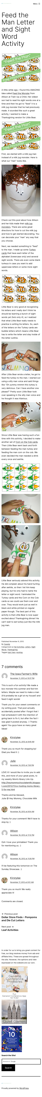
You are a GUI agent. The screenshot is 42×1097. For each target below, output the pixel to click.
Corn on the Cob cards (27, 442)
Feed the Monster (21, 93)
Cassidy (7, 644)
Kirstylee (15, 737)
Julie (13, 761)
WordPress (24, 1088)
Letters (27, 647)
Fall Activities (19, 647)
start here (11, 652)
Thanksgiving (12, 650)
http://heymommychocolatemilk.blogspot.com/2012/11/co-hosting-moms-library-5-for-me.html (21, 786)
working (19, 652)
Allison (14, 830)
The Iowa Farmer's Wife (24, 673)
